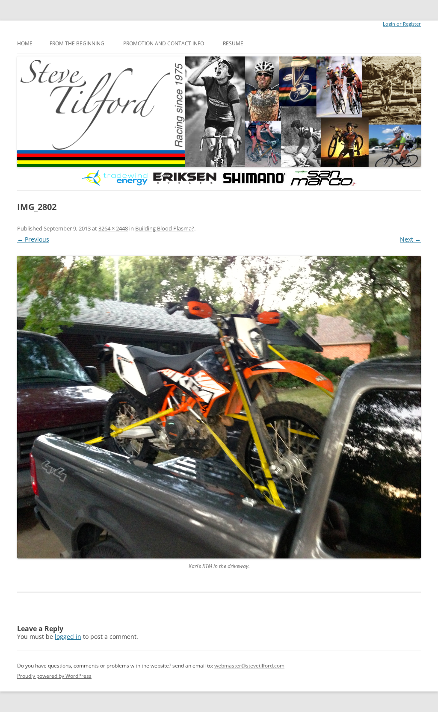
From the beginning (77, 43)
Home (25, 43)
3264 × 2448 (113, 228)
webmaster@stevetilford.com (249, 665)
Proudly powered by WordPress (54, 676)
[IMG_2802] (219, 407)
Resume (233, 43)
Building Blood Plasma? (164, 228)
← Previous (33, 239)
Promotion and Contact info (163, 43)
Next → (410, 239)
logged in (68, 636)
